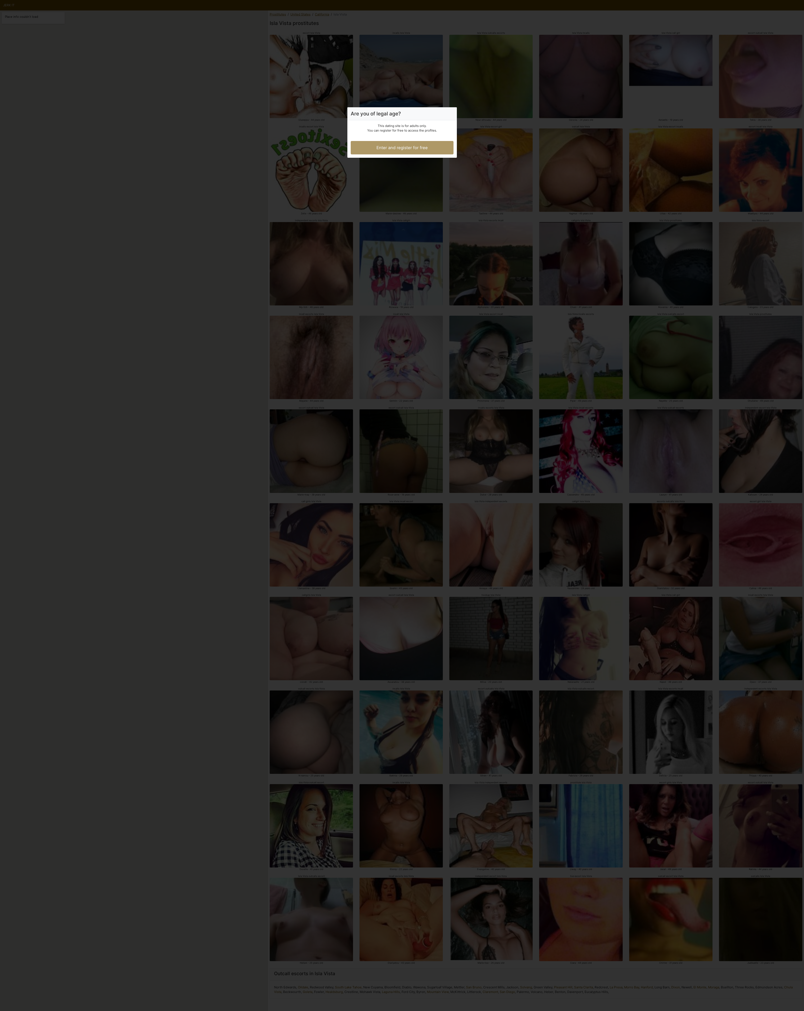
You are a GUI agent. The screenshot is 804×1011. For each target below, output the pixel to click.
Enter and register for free (402, 147)
